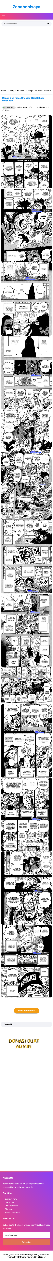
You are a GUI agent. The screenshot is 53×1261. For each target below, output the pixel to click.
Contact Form (11, 1199)
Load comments (26, 1010)
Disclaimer (9, 1202)
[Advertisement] (26, 57)
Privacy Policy (11, 1206)
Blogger (42, 1257)
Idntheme (21, 1257)
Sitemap (8, 1209)
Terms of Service (12, 1212)
